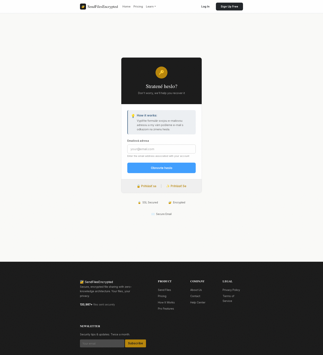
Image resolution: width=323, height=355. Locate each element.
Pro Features (166, 308)
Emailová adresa (138, 140)
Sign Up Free (229, 6)
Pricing (138, 6)
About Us (196, 289)
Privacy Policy (231, 289)
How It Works (166, 302)
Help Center (197, 302)
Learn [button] (150, 6)
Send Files (164, 289)
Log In (205, 6)
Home (126, 6)
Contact (195, 296)
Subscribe (135, 343)
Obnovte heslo (161, 168)
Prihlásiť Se (176, 186)
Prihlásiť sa (146, 186)
